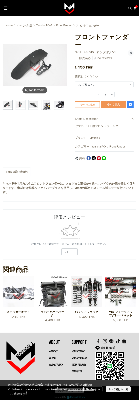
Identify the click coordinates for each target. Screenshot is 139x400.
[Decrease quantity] (98, 94)
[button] (129, 8)
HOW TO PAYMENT (79, 358)
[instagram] (105, 341)
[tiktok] (118, 341)
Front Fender (64, 25)
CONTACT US (76, 371)
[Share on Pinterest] (99, 158)
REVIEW (52, 358)
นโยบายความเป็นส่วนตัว (81, 389)
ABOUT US (53, 351)
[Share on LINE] (104, 158)
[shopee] (124, 341)
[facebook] (98, 341)
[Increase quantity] (111, 94)
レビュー (69, 251)
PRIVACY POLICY (56, 365)
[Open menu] (5, 8)
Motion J (95, 137)
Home (9, 25)
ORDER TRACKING (78, 365)
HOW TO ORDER (77, 351)
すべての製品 (24, 25)
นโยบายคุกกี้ (20, 393)
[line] (111, 341)
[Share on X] (94, 158)
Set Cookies (93, 389)
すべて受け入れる (118, 389)
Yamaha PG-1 (44, 25)
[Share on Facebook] (89, 158)
